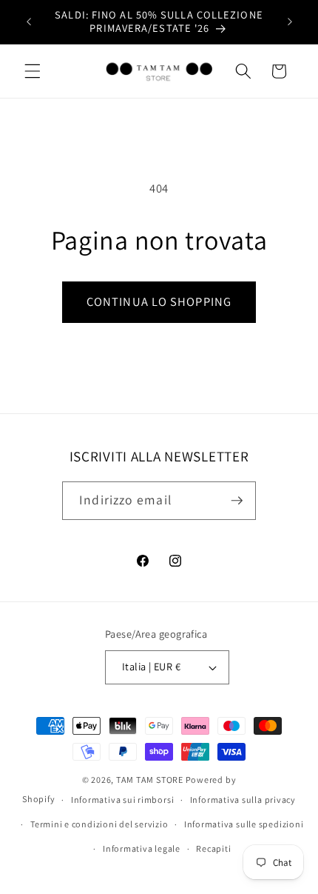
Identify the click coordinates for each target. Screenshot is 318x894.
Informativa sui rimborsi (122, 799)
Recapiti (213, 848)
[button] (32, 71)
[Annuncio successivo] (290, 21)
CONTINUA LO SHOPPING (159, 301)
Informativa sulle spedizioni (244, 824)
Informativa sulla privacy (243, 799)
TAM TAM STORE (149, 779)
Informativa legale (141, 848)
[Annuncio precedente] (29, 21)
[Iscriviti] (236, 500)
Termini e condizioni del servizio (99, 824)
